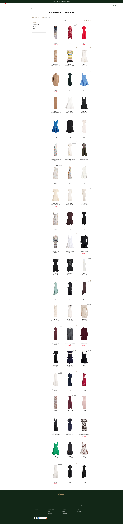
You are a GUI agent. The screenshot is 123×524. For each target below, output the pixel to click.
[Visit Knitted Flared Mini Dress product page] (70, 233)
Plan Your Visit (36, 503)
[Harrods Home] (61, 4)
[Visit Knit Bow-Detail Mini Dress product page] (70, 118)
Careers (78, 507)
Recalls (63, 511)
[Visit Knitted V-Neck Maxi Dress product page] (55, 416)
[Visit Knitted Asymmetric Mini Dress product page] (84, 280)
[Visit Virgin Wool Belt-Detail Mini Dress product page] (70, 440)
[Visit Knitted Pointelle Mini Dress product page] (70, 349)
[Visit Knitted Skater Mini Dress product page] (55, 440)
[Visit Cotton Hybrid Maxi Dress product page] (70, 463)
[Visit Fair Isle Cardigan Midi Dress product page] (84, 141)
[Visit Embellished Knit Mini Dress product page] (84, 71)
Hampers (49, 511)
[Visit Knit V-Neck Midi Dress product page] (70, 187)
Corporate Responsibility (80, 505)
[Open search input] (113, 6)
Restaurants (35, 507)
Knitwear (34, 22)
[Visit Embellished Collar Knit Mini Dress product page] (70, 325)
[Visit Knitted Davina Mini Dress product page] (84, 303)
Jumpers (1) (34, 28)
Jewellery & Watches (62, 8)
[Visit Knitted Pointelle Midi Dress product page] (70, 303)
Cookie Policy (64, 513)
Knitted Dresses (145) (36, 24)
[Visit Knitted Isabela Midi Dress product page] (55, 463)
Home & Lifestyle (71, 8)
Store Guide (35, 505)
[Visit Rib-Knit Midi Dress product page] (84, 118)
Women (45, 8)
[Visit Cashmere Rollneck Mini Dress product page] (55, 71)
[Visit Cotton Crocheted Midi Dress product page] (55, 303)
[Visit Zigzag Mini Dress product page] (55, 210)
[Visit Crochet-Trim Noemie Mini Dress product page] (55, 257)
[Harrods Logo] (61, 494)
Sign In (114, 3)
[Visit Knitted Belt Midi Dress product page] (70, 416)
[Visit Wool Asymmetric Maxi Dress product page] (55, 280)
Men (49, 8)
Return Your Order (51, 509)
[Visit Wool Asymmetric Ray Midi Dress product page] (84, 463)
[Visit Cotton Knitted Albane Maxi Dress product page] (55, 394)
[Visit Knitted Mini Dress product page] (84, 95)
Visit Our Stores (91, 8)
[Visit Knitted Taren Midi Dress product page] (84, 394)
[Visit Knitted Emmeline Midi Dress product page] (70, 371)
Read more (76, 13)
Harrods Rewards (65, 503)
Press (78, 509)
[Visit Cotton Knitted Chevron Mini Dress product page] (70, 48)
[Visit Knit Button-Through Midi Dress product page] (70, 141)
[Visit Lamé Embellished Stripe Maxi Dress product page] (55, 24)
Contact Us (64, 509)
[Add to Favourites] (62, 24)
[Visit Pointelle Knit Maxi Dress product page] (55, 325)
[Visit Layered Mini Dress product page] (84, 349)
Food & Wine (79, 8)
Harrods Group (79, 503)
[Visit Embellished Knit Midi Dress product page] (84, 164)
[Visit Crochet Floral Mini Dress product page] (84, 440)
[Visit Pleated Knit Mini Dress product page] (84, 233)
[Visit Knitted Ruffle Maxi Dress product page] (84, 257)
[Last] (78, 488)
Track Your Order (50, 507)
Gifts (84, 8)
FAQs (63, 507)
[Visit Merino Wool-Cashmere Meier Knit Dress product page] (70, 394)
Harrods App (50, 513)
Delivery (49, 503)
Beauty (54, 8)
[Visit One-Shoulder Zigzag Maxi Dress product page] (55, 141)
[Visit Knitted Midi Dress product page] (84, 24)
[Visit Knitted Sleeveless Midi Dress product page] (55, 48)
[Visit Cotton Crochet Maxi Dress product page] (84, 371)
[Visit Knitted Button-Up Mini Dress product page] (55, 187)
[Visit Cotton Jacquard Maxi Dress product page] (70, 24)
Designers (31, 8)
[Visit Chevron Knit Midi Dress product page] (55, 233)
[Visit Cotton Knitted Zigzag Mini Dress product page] (84, 416)
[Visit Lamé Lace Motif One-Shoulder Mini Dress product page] (55, 164)
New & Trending (38, 8)
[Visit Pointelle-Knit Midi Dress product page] (70, 71)
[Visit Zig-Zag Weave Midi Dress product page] (55, 371)
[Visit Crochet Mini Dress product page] (84, 48)
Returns (49, 505)
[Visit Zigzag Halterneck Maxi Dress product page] (70, 164)
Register (117, 3)
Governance (79, 511)
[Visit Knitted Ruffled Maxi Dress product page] (55, 349)
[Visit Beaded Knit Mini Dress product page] (70, 95)
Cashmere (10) (35, 26)
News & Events (36, 509)
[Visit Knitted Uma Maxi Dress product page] (84, 187)
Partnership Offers (65, 505)
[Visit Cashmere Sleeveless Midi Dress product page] (55, 95)
